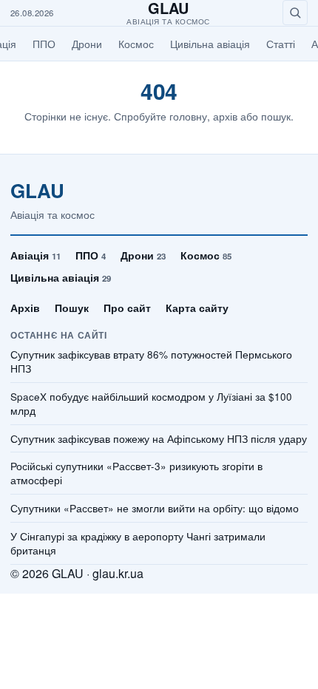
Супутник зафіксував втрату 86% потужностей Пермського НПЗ (151, 362)
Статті (280, 43)
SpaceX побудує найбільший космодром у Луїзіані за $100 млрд (151, 404)
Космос (136, 43)
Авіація (35, 255)
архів (225, 116)
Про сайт (127, 307)
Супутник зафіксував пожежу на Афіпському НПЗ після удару (158, 439)
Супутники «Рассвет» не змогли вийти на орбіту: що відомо (154, 508)
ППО (44, 43)
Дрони (87, 43)
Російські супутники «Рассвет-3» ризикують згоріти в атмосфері (136, 473)
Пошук (72, 307)
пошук (276, 116)
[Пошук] (295, 12)
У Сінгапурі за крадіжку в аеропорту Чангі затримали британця (137, 543)
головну (188, 116)
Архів (25, 307)
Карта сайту (197, 307)
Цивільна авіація (210, 43)
